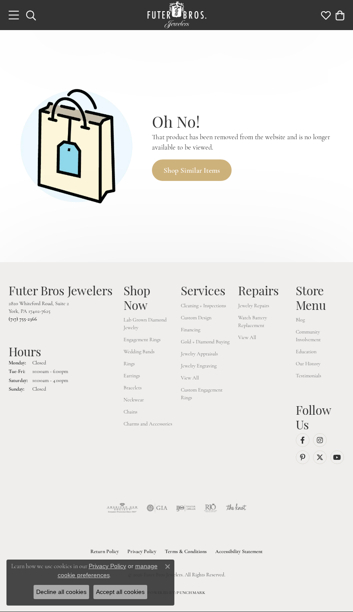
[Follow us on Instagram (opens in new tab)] (320, 440)
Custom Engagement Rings (202, 394)
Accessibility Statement (239, 551)
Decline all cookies (61, 591)
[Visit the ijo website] (185, 508)
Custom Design (196, 318)
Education (306, 352)
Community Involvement (308, 336)
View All (190, 378)
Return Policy (104, 551)
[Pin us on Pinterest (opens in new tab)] (303, 457)
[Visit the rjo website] (210, 508)
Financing (190, 330)
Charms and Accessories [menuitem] (148, 424)
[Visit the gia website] (157, 508)
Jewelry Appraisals (199, 354)
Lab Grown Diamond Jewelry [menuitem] (145, 323)
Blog (300, 320)
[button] (31, 15)
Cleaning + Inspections (203, 306)
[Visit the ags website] (122, 508)
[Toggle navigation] (14, 15)
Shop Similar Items (192, 170)
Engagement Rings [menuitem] (142, 340)
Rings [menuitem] (129, 364)
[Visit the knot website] (236, 508)
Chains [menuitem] (130, 412)
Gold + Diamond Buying (205, 342)
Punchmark (190, 592)
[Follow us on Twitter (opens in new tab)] (320, 457)
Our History (308, 364)
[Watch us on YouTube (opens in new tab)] (337, 457)
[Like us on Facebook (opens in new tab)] (303, 440)
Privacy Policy (141, 551)
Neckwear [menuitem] (134, 400)
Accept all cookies (120, 591)
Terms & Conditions (186, 551)
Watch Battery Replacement (252, 321)
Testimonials (308, 376)
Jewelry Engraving (199, 366)
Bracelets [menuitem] (133, 388)
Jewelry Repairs (253, 306)
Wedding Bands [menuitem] (139, 352)
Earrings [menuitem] (132, 376)
